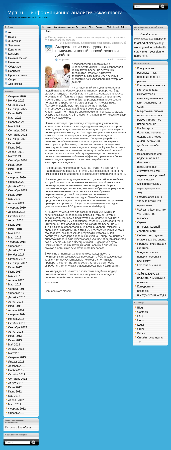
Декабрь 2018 (16, 211)
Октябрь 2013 (16, 323)
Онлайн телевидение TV (66, 27)
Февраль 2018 (17, 241)
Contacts (100, 27)
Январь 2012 (16, 413)
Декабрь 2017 (16, 250)
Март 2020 (14, 173)
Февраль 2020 (17, 177)
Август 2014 (15, 301)
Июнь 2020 (15, 169)
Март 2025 (14, 117)
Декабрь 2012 (16, 366)
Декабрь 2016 (16, 297)
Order (48, 31)
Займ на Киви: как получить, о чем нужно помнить (151, 278)
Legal (116, 27)
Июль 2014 (15, 306)
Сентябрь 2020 (17, 160)
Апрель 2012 (16, 400)
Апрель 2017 (16, 280)
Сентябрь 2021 (17, 139)
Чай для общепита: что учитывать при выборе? (151, 214)
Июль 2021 (15, 143)
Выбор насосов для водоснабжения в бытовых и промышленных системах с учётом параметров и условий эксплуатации (151, 167)
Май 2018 (14, 233)
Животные (14, 41)
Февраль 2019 (17, 207)
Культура (13, 53)
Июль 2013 (15, 335)
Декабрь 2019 (16, 186)
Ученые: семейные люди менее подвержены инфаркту (91, 42)
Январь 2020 (16, 181)
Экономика (15, 83)
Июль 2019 (15, 194)
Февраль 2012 (17, 408)
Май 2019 (14, 198)
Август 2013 (15, 331)
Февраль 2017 (17, 288)
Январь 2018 (16, 246)
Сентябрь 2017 (17, 263)
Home (49, 27)
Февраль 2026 (17, 96)
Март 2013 (14, 353)
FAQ (109, 27)
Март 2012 (14, 404)
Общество (14, 66)
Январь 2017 (16, 293)
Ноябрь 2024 (16, 122)
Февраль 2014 (17, 314)
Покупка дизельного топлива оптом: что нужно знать (149, 201)
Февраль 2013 (17, 357)
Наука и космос (17, 58)
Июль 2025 (15, 113)
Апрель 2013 (16, 348)
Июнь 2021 (15, 147)
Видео (12, 36)
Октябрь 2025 (16, 104)
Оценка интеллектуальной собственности (148, 226)
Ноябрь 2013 (16, 318)
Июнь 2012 (15, 391)
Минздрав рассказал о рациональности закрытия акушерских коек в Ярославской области (86, 38)
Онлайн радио (149, 34)
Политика (14, 71)
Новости (13, 62)
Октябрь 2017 (16, 259)
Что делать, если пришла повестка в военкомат (149, 256)
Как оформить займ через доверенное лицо (149, 188)
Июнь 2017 (15, 271)
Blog (91, 27)
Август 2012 (15, 383)
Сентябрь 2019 (17, 190)
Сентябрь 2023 (17, 130)
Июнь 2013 (15, 340)
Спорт (12, 79)
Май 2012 (14, 395)
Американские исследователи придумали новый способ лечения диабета (87, 50)
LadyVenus (24, 427)
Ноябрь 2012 (16, 370)
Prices (124, 27)
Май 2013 (14, 344)
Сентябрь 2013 (17, 327)
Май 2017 (14, 276)
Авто (11, 32)
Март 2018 (14, 237)
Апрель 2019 (16, 203)
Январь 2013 (16, 361)
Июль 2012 (15, 387)
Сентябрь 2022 (17, 134)
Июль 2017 (15, 267)
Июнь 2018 (15, 229)
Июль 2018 (15, 224)
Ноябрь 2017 (16, 254)
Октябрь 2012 (16, 374)
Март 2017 (14, 284)
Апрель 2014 (16, 310)
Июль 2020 (15, 164)
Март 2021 (14, 156)
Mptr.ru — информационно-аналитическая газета (65, 12)
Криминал (14, 49)
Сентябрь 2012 (17, 378)
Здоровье (14, 45)
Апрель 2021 (16, 152)
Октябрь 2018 (16, 216)
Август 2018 (15, 220)
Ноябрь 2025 (16, 100)
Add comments (118, 59)
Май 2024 (14, 126)
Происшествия (17, 75)
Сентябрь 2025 (17, 109)
